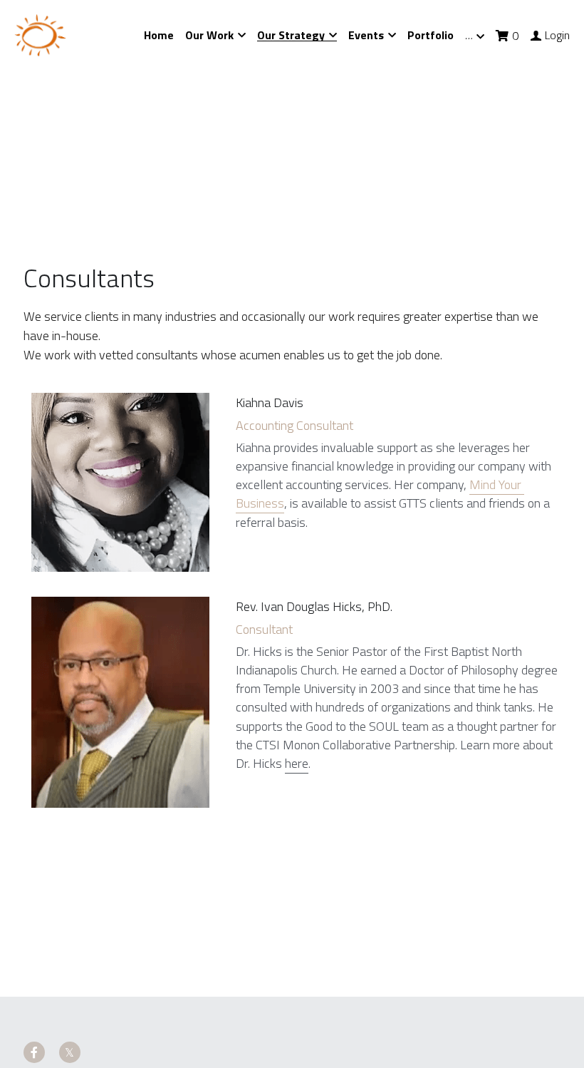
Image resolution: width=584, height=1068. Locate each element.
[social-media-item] (34, 924)
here (296, 699)
